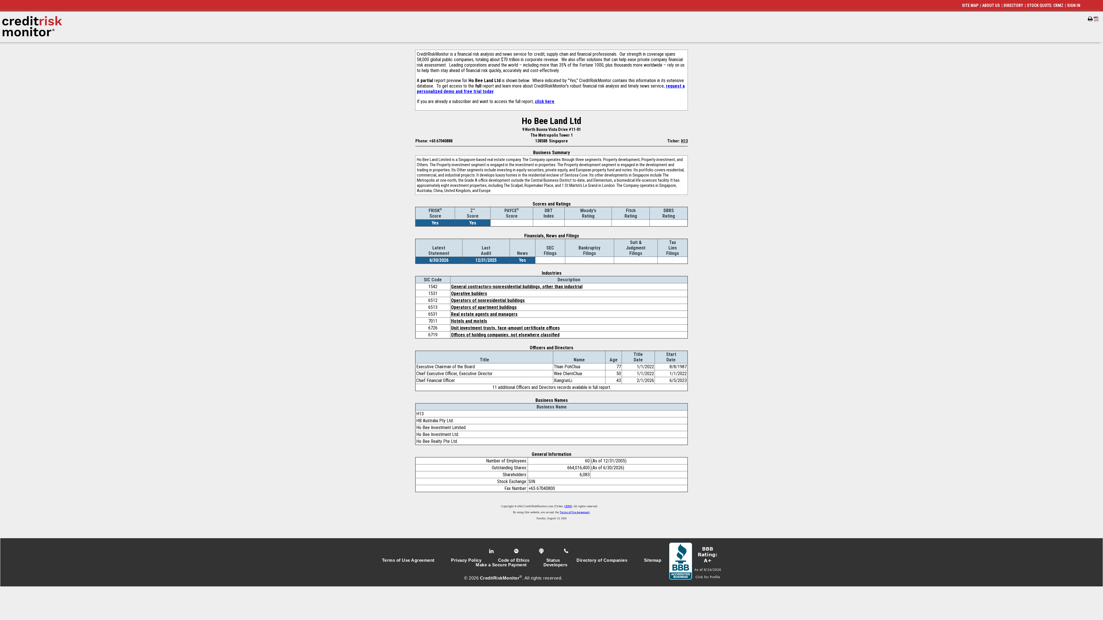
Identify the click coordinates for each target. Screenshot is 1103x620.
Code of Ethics (514, 560)
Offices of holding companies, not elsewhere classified (505, 335)
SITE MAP (970, 5)
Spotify (517, 551)
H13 (684, 141)
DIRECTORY (1013, 5)
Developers (555, 565)
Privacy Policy (466, 560)
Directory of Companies (601, 560)
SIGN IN (1073, 5)
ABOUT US (991, 5)
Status (553, 560)
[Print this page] (1090, 19)
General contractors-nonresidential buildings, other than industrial (517, 286)
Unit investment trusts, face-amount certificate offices (505, 328)
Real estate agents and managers (484, 314)
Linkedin (492, 551)
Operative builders (469, 293)
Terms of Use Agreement (575, 513)
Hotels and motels (469, 321)
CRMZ (568, 507)
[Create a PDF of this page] (1096, 18)
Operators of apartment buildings (484, 307)
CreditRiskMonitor (500, 578)
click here (544, 101)
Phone (566, 551)
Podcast (542, 551)
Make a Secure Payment (501, 565)
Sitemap (653, 560)
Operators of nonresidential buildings (488, 300)
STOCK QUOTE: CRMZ (1045, 5)
